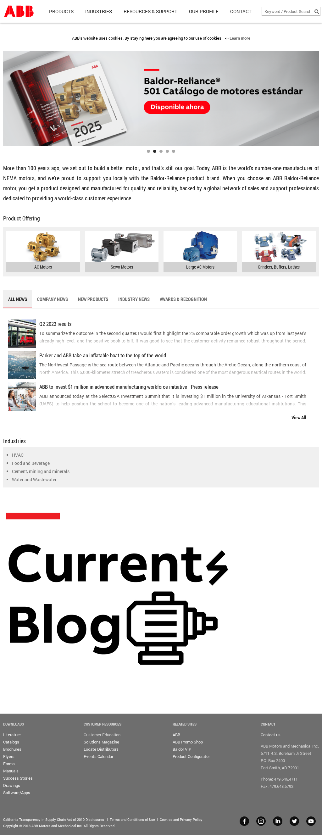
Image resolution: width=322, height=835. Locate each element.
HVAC (18, 455)
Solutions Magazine (101, 742)
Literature (12, 735)
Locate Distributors (101, 749)
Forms (9, 763)
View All (298, 417)
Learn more (240, 38)
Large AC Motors (200, 267)
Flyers (8, 756)
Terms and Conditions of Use (132, 819)
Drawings (11, 785)
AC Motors (43, 267)
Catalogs (11, 742)
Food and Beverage (31, 463)
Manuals (11, 771)
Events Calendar (98, 756)
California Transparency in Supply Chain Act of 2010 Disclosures (53, 819)
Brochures (12, 749)
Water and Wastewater (34, 479)
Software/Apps (16, 792)
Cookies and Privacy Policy (181, 819)
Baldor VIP (182, 749)
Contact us (270, 735)
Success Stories (18, 778)
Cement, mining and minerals (40, 471)
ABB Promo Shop (188, 742)
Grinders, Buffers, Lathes (279, 267)
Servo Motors (122, 267)
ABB (176, 735)
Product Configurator (191, 756)
